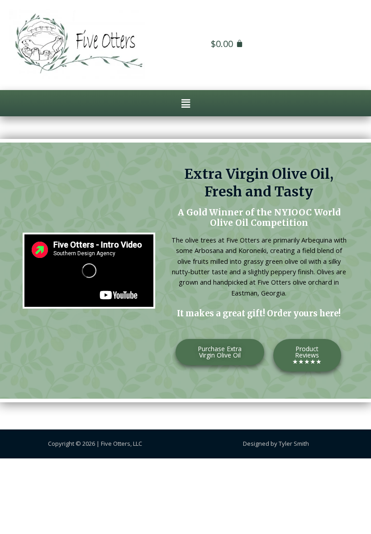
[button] (185, 103)
